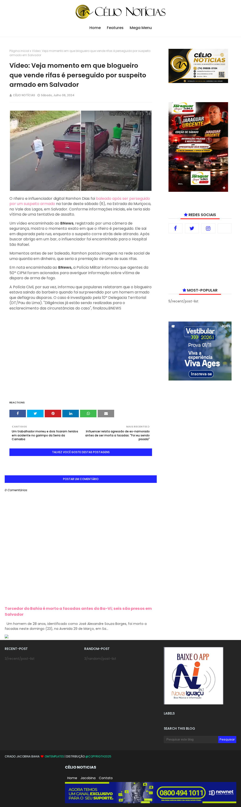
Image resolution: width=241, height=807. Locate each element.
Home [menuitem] (95, 27)
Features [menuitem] (115, 27)
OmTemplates (54, 756)
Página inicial (19, 51)
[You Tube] (225, 228)
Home (72, 778)
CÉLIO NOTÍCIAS (24, 95)
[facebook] (176, 228)
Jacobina (88, 778)
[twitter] (192, 228)
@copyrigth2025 (98, 756)
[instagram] (208, 228)
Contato (106, 778)
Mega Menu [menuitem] (141, 27)
